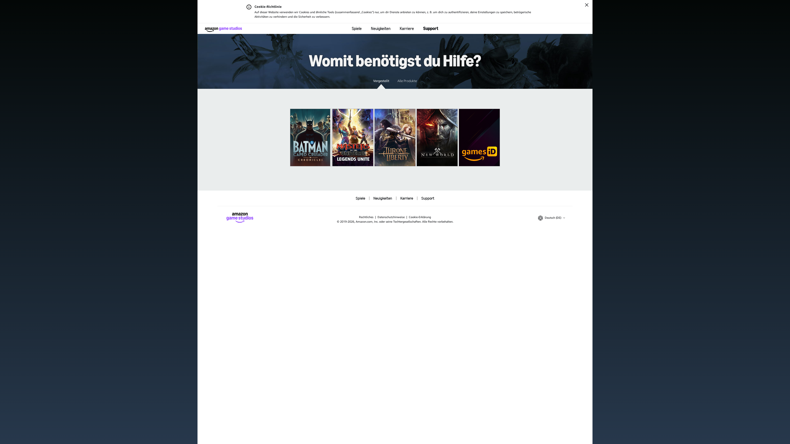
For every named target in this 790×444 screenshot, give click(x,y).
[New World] (437, 137)
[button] (381, 84)
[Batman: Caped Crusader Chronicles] (310, 137)
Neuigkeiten (380, 28)
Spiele (357, 28)
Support (430, 28)
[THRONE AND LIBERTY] (395, 137)
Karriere (407, 28)
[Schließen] (586, 5)
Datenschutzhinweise (391, 217)
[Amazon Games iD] (479, 137)
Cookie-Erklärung (420, 217)
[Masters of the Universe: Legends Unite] (352, 137)
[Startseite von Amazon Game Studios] (223, 29)
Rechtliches (366, 217)
